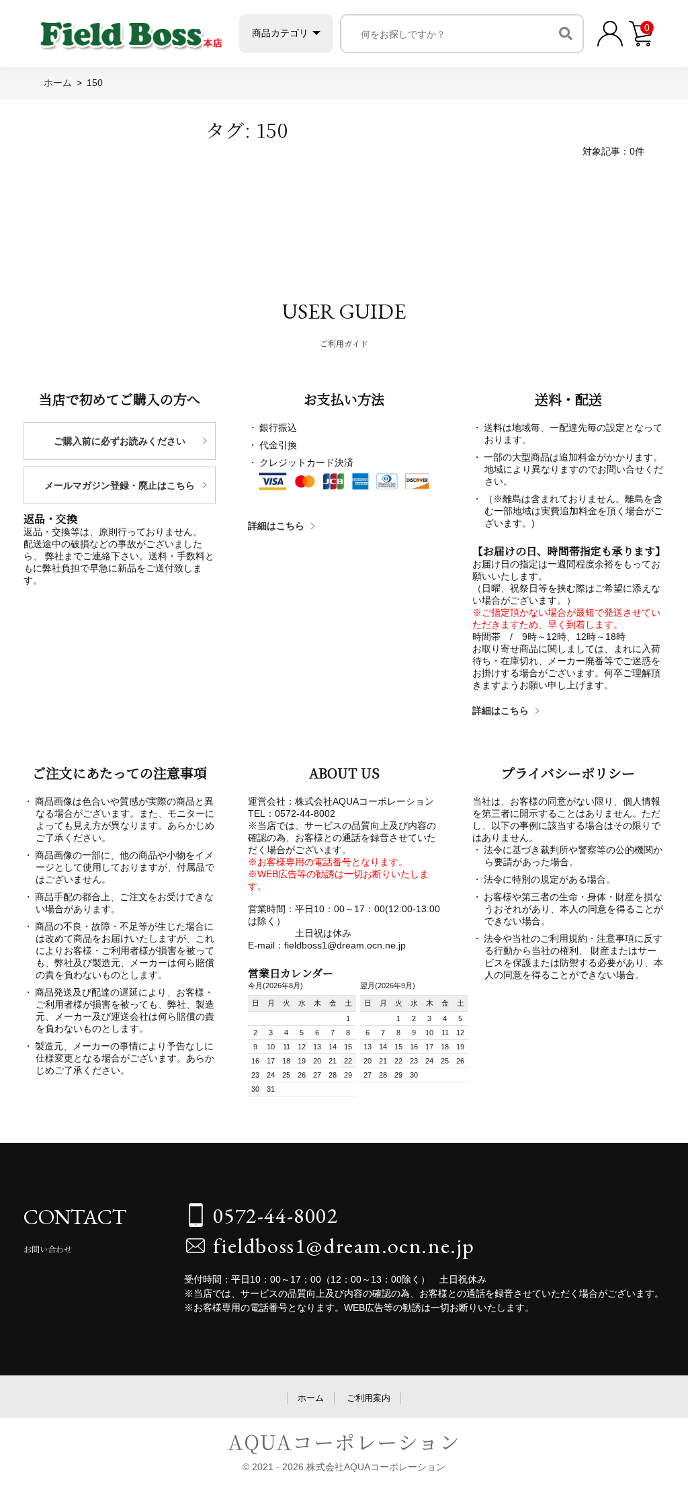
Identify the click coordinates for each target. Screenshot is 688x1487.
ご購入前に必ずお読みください (119, 441)
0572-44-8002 (276, 1215)
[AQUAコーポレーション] (131, 30)
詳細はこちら (276, 525)
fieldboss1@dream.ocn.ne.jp (344, 1246)
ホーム (311, 1398)
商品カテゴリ (280, 33)
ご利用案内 (368, 1398)
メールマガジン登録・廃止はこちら (119, 485)
